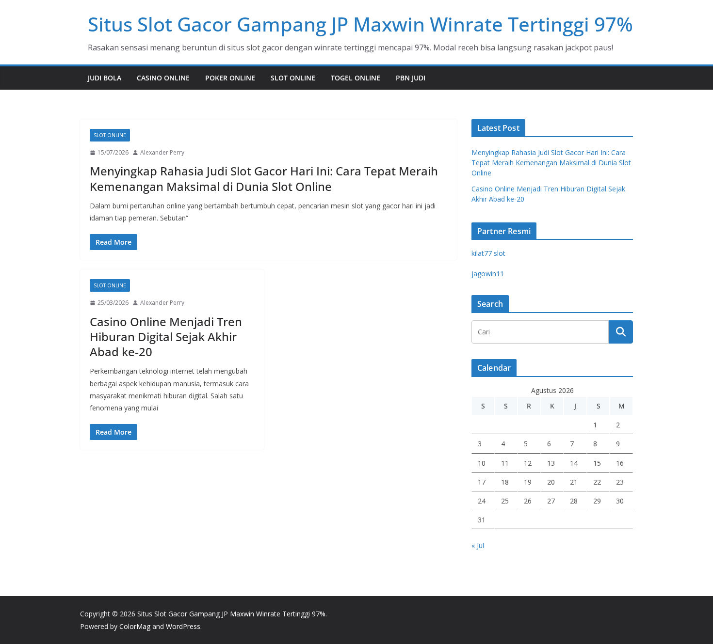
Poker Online (230, 77)
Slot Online (293, 77)
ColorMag (134, 626)
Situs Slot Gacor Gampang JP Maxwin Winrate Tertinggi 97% (360, 24)
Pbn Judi (410, 77)
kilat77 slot (488, 253)
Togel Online (355, 77)
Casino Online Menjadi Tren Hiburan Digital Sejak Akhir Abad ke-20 (166, 337)
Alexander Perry (162, 152)
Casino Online (163, 77)
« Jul (477, 545)
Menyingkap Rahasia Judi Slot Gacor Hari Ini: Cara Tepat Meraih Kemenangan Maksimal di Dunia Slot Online (264, 178)
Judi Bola (104, 77)
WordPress (183, 626)
